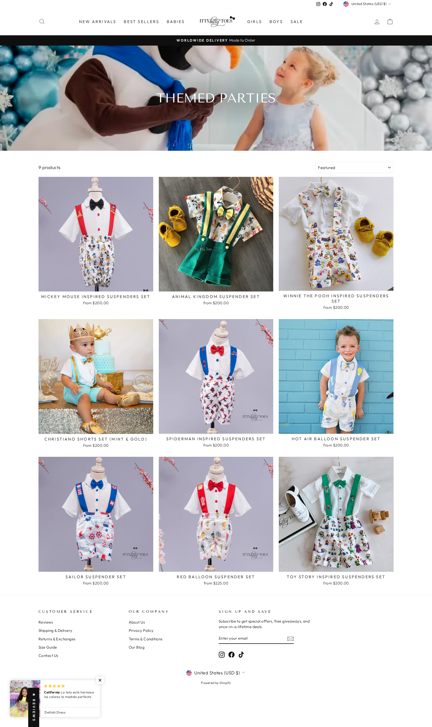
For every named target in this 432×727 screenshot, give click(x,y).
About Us (137, 622)
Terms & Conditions (145, 639)
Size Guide (47, 647)
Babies (176, 21)
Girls (254, 21)
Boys (276, 21)
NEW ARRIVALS (97, 21)
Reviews (45, 622)
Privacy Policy (141, 630)
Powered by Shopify (216, 683)
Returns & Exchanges (57, 639)
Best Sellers (141, 21)
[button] (100, 680)
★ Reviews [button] (34, 707)
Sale (296, 21)
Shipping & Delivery (55, 630)
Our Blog (137, 647)
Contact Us (48, 655)
